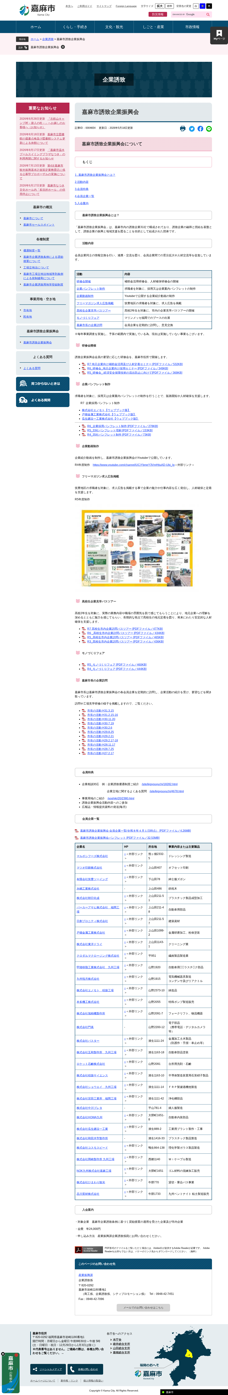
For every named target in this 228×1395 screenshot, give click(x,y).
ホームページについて (42, 1380)
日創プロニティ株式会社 (92, 921)
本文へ (69, 6)
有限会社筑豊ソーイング (92, 879)
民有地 (27, 316)
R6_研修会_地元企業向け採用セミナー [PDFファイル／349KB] (127, 368)
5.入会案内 (82, 203)
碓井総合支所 (121, 1343)
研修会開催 (84, 281)
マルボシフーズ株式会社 (92, 856)
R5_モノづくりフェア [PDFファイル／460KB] (116, 664)
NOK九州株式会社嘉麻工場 (94, 1170)
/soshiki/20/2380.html (121, 798)
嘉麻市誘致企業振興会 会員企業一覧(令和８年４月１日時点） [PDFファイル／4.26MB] (135, 830)
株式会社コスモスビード (92, 1147)
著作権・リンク (69, 1380)
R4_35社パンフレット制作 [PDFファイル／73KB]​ (119, 434)
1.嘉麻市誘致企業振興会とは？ (95, 175)
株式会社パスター (88, 1040)
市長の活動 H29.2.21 (100, 736)
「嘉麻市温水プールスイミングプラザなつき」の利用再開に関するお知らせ (42, 154)
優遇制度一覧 (31, 250)
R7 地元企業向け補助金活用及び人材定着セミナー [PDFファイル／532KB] (135, 364)
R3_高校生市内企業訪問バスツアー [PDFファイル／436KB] (125, 641)
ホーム (35, 27)
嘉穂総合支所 (121, 1352)
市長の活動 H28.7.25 (100, 749)
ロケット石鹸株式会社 (91, 1063)
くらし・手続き (75, 27)
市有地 (27, 310)
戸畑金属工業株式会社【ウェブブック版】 (109, 414)
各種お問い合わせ (88, 1369)
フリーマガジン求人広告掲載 (95, 303)
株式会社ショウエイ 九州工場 (96, 1086)
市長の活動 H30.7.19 (100, 723)
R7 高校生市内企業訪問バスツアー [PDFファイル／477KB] (125, 628)
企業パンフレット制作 (91, 288)
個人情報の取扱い (93, 1380)
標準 (169, 6)
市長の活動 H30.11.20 (101, 719)
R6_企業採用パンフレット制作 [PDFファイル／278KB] (122, 426)
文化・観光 (114, 27)
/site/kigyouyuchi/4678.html (167, 791)
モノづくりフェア (88, 317)
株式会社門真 (85, 1027)
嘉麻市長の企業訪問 (89, 325)
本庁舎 (117, 1339)
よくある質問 (42, 357)
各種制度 (42, 239)
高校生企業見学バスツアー (94, 310)
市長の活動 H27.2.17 (100, 753)
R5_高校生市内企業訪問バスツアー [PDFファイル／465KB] (125, 637)
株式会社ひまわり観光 (91, 1182)
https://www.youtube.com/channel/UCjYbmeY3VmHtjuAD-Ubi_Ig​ (134, 464)
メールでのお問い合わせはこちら (143, 1307)
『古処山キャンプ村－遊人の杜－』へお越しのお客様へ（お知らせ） (42, 123)
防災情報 (158, 14)
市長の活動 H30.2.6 (99, 727)
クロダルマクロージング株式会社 (98, 955)
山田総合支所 (121, 1348)
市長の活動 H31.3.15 (100, 710)
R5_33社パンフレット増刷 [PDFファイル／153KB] (119, 430)
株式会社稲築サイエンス (92, 1075)
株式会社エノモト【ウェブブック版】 (106, 410)
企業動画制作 (85, 295)
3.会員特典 (82, 189)
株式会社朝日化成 (88, 898)
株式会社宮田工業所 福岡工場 (96, 1098)
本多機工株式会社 (88, 1001)
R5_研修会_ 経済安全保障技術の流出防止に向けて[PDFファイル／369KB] (134, 372)
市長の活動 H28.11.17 (101, 744)
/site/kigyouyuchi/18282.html (160, 784)
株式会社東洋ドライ (89, 944)
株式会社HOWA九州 (89, 1117)
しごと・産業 (153, 27)
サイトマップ (104, 6)
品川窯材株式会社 (88, 1193)
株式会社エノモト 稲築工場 (95, 990)
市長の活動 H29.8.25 (100, 731)
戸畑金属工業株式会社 (91, 932)
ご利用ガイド (84, 6)
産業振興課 (86, 1275)
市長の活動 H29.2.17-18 (102, 740)
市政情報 (192, 27)
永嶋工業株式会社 (88, 888)
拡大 (160, 5)
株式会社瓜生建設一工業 (92, 1128)
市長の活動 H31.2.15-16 (102, 714)
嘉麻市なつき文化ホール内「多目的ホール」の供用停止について (42, 190)
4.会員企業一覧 (84, 196)
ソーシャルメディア (51, 1369)
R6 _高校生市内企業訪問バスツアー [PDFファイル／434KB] (125, 633)
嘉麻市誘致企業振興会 (45, 47)
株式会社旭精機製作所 (91, 1013)
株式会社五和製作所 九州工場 (96, 1052)
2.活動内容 (82, 181)
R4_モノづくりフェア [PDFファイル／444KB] (116, 668)
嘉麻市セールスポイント (39, 224)
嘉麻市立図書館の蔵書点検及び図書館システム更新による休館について (42, 138)
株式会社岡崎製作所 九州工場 (95, 1159)
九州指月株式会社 (88, 978)
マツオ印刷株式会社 (89, 867)
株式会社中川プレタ (89, 1107)
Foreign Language (126, 6)
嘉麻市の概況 (42, 207)
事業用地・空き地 (43, 299)
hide (3, 1354)
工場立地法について (36, 267)
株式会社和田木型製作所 (92, 1138)
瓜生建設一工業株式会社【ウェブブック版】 (110, 418)
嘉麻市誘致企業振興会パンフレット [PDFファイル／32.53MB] (119, 837)
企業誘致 (48, 39)
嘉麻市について (33, 218)
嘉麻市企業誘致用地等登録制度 (43, 284)
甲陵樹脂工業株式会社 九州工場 (98, 967)
